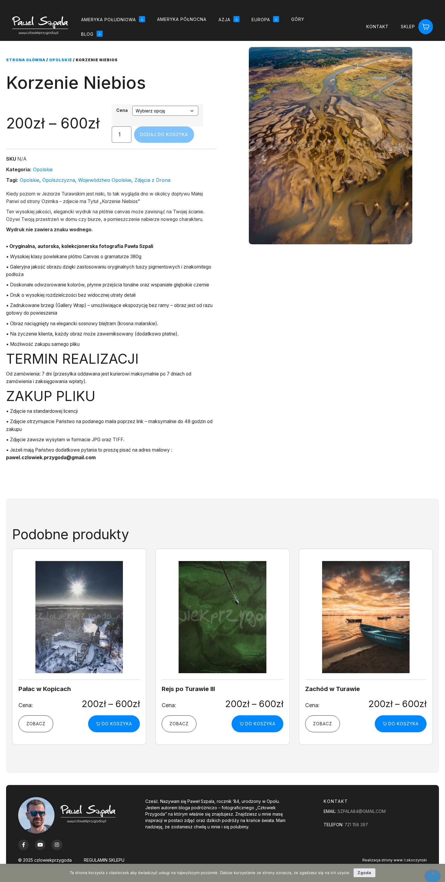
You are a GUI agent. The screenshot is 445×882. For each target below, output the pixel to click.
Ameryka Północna (181, 19)
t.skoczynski (415, 860)
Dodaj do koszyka (164, 134)
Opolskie (60, 60)
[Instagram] (56, 845)
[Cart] (425, 27)
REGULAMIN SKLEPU (104, 860)
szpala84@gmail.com (362, 811)
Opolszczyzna (58, 180)
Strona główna (25, 60)
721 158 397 (356, 824)
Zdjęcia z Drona (152, 180)
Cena (122, 110)
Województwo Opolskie (104, 180)
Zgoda (364, 872)
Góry (297, 19)
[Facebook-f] (23, 845)
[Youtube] (40, 845)
